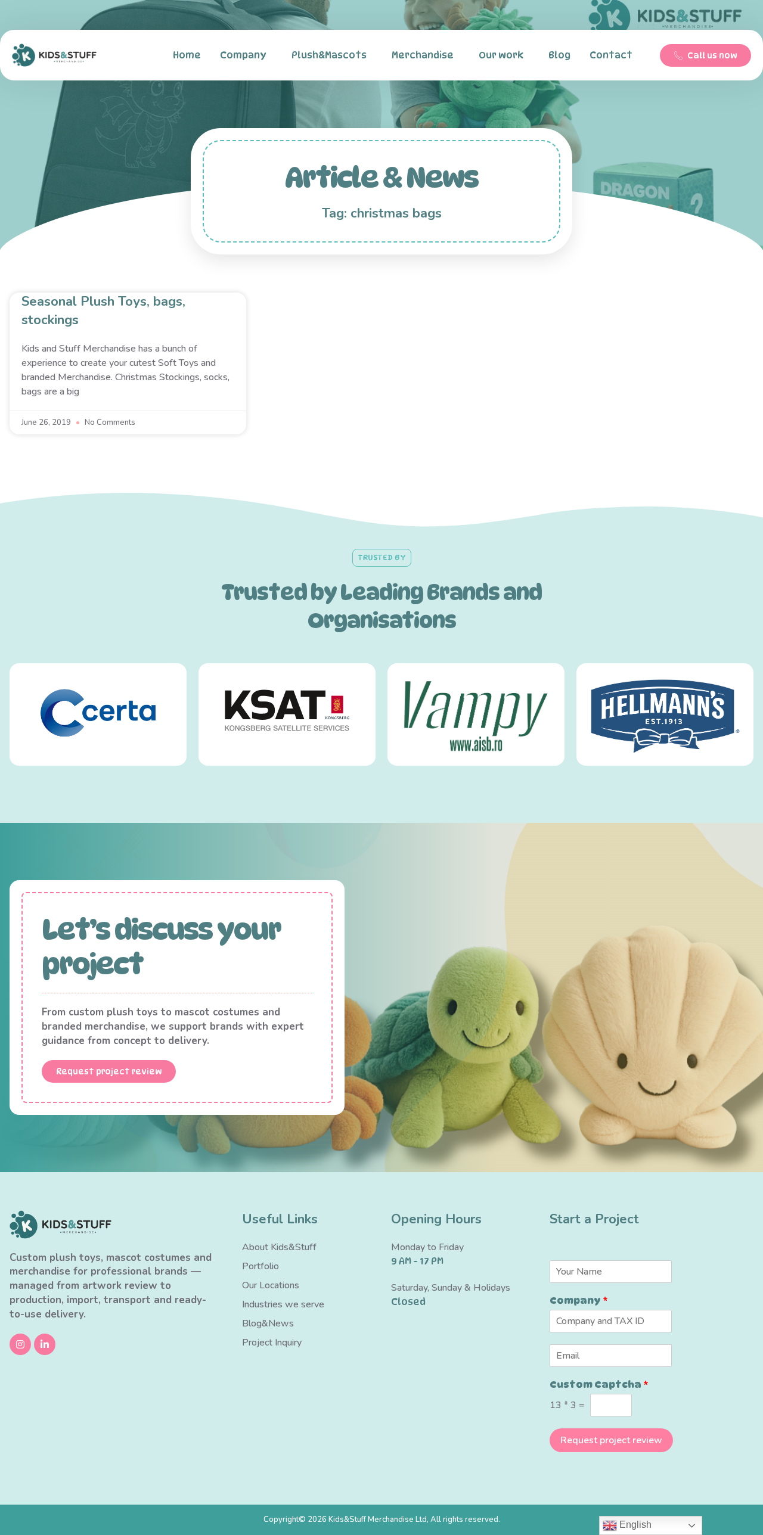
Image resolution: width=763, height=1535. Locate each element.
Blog (559, 55)
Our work (501, 55)
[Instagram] (20, 1344)
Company (243, 55)
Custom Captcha (599, 1384)
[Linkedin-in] (44, 1344)
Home (187, 55)
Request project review (611, 1440)
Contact (611, 55)
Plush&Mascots (329, 55)
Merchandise (423, 55)
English (634, 1525)
